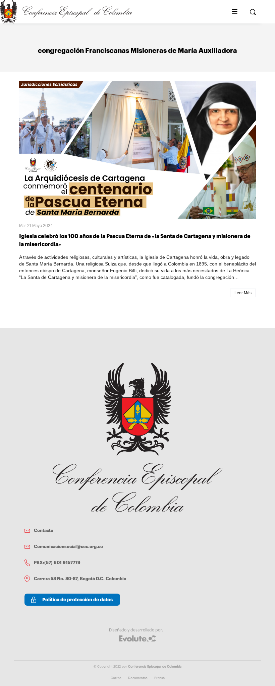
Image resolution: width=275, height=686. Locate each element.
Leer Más (243, 293)
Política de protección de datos (77, 599)
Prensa (159, 678)
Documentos (138, 678)
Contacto (43, 530)
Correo (116, 678)
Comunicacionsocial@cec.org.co (68, 546)
